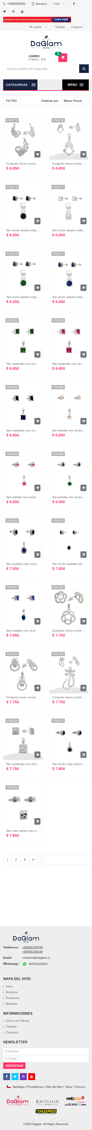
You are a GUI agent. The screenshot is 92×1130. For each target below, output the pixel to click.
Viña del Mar (53, 1086)
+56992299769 (32, 947)
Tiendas (60, 27)
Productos (12, 998)
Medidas (11, 1003)
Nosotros (41, 3)
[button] (60, 4)
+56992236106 (32, 951)
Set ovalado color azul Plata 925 (28, 564)
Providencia (35, 1086)
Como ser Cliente (17, 1020)
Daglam (37, 1124)
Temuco (80, 1086)
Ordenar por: (50, 100)
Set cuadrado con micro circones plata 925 (35, 764)
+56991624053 (16, 3)
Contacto (76, 27)
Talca (68, 1086)
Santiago (18, 1086)
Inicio (9, 986)
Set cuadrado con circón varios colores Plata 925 (39, 363)
